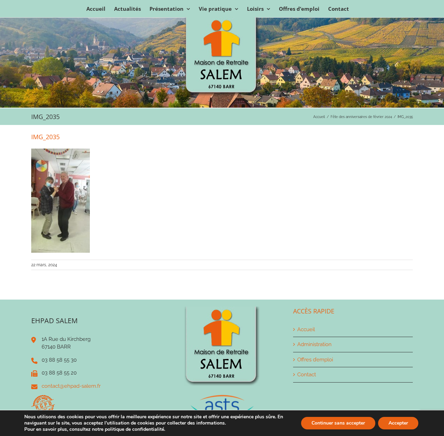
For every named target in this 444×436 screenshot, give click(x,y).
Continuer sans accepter (338, 423)
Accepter (398, 423)
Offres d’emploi (315, 360)
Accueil (306, 329)
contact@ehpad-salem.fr (71, 386)
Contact (306, 374)
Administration (314, 344)
